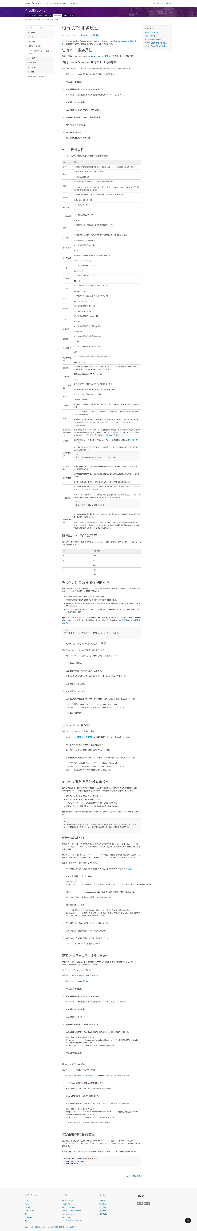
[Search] (155, 3)
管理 (65, 16)
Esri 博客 (102, 1207)
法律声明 (73, 1227)
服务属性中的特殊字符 (153, 39)
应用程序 (74, 3)
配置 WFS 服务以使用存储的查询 (110, 435)
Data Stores (61, 3)
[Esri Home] (140, 1196)
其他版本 (83, 35)
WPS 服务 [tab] (31, 67)
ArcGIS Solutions (68, 1217)
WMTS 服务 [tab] (32, 63)
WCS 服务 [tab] (31, 32)
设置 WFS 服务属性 (35, 46)
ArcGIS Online (67, 1201)
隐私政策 (57, 1227)
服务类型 (37, 20)
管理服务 (57, 16)
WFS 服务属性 (150, 36)
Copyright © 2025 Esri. (32, 1227)
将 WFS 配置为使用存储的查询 (156, 43)
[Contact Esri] (148, 1203)
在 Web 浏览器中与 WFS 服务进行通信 (40, 52)
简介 (34, 16)
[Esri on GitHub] (145, 1203)
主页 (27, 16)
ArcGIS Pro (66, 1204)
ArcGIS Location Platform (71, 1211)
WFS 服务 (55, 20)
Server (27, 1207)
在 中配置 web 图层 (104, 56)
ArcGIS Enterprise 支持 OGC (36, 28)
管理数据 (48, 16)
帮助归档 (95, 35)
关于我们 (102, 1201)
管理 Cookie (65, 1227)
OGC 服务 (45, 20)
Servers (53, 3)
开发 (71, 16)
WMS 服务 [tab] (32, 58)
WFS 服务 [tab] (31, 37)
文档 (26, 1221)
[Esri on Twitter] (138, 1203)
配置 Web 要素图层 (85, 737)
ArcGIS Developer (69, 1214)
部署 (40, 16)
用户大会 (102, 1211)
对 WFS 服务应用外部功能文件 (156, 46)
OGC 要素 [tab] (32, 72)
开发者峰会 (103, 1214)
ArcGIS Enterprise (33, 3)
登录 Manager (114, 74)
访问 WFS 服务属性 (152, 33)
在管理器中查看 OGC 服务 (35, 77)
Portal (46, 3)
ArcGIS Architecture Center (72, 1221)
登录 (161, 3)
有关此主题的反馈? (133, 1176)
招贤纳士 (102, 1204)
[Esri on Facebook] (141, 1203)
